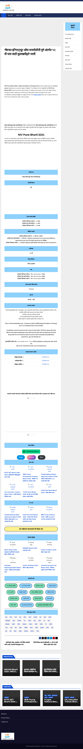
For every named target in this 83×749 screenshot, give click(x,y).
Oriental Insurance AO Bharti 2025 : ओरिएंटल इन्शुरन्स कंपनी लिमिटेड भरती (48, 568)
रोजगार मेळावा (68, 64)
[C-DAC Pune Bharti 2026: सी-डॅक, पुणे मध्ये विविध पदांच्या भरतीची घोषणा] (31, 487)
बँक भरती (49, 598)
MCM (36, 627)
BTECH (19, 620)
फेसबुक (21, 457)
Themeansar (54, 746)
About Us (4, 714)
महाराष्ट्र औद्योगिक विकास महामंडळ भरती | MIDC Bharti (31, 671)
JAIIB (50, 624)
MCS (47, 627)
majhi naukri (37, 94)
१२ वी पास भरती (25, 586)
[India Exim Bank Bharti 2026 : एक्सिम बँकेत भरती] (49, 486)
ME (6, 631)
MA (16, 627)
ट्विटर (41, 457)
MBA (20, 627)
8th (6, 617)
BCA (30, 617)
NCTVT (32, 631)
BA (20, 617)
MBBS (25, 627)
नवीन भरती (10, 15)
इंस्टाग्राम (31, 457)
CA (24, 620)
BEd (45, 617)
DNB (19, 624)
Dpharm (24, 624)
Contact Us (4, 722)
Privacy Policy (5, 718)
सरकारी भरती (19, 15)
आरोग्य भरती (52, 586)
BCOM (35, 617)
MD (52, 627)
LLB (6, 627)
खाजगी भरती (28, 15)
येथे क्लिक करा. (45, 357)
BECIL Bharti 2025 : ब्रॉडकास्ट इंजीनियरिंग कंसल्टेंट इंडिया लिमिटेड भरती (11, 552)
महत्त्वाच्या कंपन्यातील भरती (44, 605)
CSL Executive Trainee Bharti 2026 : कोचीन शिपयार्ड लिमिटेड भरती (12, 494)
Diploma (7, 624)
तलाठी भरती (38, 598)
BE (40, 617)
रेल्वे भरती (13, 605)
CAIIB (29, 620)
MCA (31, 627)
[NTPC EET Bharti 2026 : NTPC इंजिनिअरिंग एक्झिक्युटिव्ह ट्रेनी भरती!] (13, 468)
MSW (20, 631)
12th (16, 617)
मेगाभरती (67, 55)
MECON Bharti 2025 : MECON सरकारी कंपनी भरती (11, 671)
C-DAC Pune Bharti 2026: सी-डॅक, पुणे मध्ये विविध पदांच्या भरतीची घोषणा (30, 494)
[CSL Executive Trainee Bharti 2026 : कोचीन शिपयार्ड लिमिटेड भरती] (13, 487)
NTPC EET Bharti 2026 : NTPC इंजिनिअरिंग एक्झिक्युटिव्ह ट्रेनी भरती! (12, 475)
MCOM (42, 627)
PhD (38, 631)
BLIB (50, 617)
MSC (15, 631)
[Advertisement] (31, 34)
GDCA (30, 624)
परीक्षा (66, 43)
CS (44, 620)
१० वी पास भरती (11, 586)
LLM (11, 627)
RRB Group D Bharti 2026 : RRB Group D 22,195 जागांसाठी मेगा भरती (48, 517)
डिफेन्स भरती (39, 586)
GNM (36, 624)
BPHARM (8, 620)
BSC (14, 620)
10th (11, 617)
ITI (45, 624)
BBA (25, 617)
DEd (49, 620)
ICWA (41, 624)
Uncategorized (69, 34)
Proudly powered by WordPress (33, 746)
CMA (40, 620)
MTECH (26, 631)
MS (10, 631)
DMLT (13, 624)
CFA (35, 620)
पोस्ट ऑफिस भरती (36, 592)
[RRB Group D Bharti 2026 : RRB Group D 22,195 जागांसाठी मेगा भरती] (49, 509)
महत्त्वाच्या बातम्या (38, 15)
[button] (31, 451)
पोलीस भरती (50, 592)
